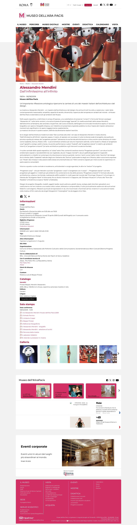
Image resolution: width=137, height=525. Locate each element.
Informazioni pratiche (52, 485)
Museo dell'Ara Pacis (44, 16)
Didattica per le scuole (78, 496)
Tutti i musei (77, 5)
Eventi (76, 24)
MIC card (48, 491)
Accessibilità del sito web (105, 520)
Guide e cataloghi (51, 496)
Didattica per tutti (76, 498)
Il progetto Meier (25, 502)
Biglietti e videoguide (52, 487)
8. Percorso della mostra (30, 332)
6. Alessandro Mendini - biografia (33, 327)
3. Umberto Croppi (28, 318)
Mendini (23, 282)
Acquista (88, 5)
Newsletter (23, 495)
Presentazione (25, 485)
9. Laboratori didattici (29, 335)
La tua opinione (50, 500)
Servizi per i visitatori (52, 489)
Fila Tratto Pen (25, 263)
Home (22, 83)
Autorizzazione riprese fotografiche (31, 513)
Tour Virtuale (92, 396)
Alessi (22, 265)
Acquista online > (28, 299)
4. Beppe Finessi (28, 321)
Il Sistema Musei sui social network (60, 394)
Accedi (95, 5)
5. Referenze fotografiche (31, 324)
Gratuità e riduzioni (27, 226)
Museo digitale (50, 24)
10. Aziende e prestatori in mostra (34, 338)
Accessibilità (49, 498)
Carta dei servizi (25, 493)
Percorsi (34, 24)
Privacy (70, 520)
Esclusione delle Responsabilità (83, 520)
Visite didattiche (50, 493)
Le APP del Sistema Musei (28, 395)
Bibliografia (24, 511)
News (97, 484)
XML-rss (116, 520)
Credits (95, 520)
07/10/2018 (106, 409)
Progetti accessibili (77, 505)
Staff (21, 489)
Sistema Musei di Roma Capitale (30, 491)
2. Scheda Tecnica (28, 315)
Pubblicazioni (24, 510)
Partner (98, 488)
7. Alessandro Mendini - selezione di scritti (37, 329)
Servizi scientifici (29, 507)
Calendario (102, 24)
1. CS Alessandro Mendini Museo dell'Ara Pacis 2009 (40, 313)
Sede (22, 500)
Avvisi (98, 486)
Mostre (66, 24)
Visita (115, 24)
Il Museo (21, 24)
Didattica (87, 24)
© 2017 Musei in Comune (58, 520)
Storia (22, 487)
